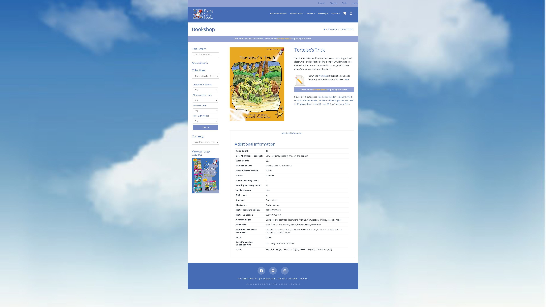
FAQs (344, 3)
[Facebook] (261, 271)
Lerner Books (284, 38)
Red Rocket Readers (327, 97)
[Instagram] (285, 271)
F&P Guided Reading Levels (331, 100)
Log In (355, 3)
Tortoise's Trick (347, 29)
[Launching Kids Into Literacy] (203, 14)
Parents (321, 3)
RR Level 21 (323, 104)
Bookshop (332, 29)
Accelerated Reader (309, 100)
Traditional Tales (342, 104)
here (347, 79)
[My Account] (351, 13)
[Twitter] (273, 271)
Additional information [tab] (292, 133)
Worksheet (324, 75)
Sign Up (333, 3)
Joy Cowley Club (267, 279)
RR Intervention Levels (307, 104)
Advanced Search (200, 63)
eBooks (281, 279)
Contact (304, 279)
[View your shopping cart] (344, 13)
